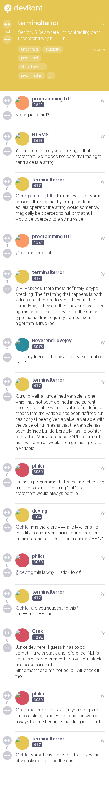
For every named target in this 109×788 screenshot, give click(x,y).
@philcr (22, 527)
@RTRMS (24, 288)
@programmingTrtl (33, 196)
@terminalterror (30, 252)
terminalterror (38, 23)
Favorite (97, 49)
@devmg (24, 572)
